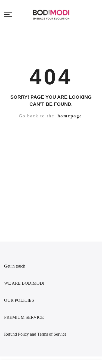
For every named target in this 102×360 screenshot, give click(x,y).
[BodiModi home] (51, 14)
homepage (69, 115)
